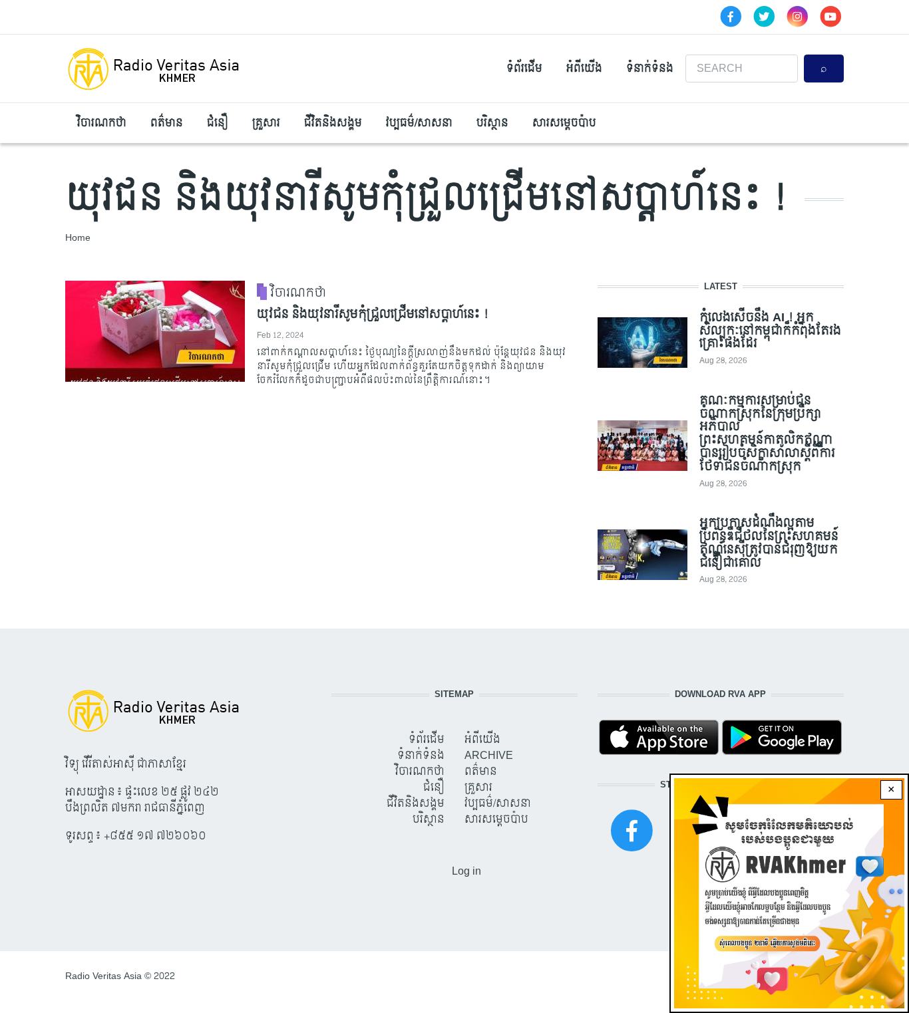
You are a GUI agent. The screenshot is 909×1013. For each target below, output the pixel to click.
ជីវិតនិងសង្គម (333, 122)
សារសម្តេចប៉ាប (564, 122)
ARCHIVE (488, 755)
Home (78, 237)
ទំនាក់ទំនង (649, 68)
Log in (466, 871)
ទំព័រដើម (524, 68)
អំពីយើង (584, 68)
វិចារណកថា (101, 122)
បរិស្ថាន (492, 122)
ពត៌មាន (166, 122)
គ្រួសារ (266, 122)
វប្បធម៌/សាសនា (419, 122)
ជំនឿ (217, 122)
